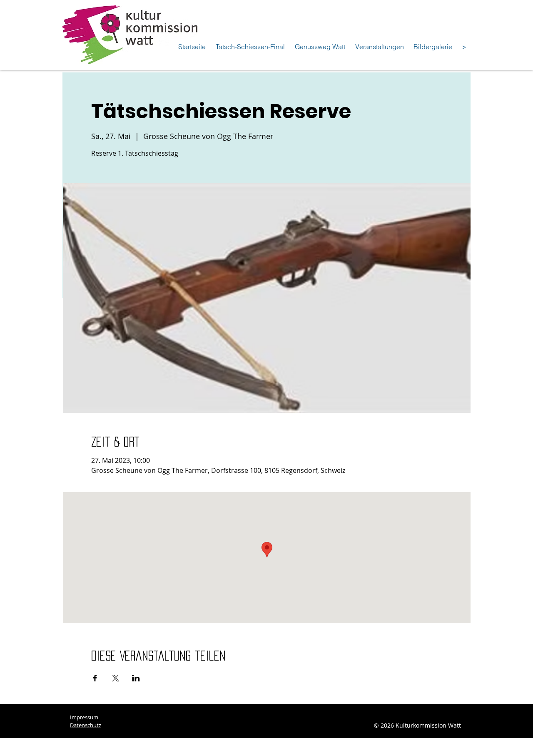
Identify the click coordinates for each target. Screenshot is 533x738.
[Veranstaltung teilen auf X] (116, 678)
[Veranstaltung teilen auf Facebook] (95, 678)
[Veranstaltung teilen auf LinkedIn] (136, 678)
